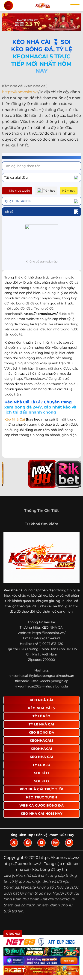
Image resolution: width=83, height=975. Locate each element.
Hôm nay (68, 190)
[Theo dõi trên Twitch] (69, 843)
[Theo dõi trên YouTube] (41, 843)
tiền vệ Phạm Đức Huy (55, 835)
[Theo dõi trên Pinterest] (28, 843)
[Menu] (8, 5)
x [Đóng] (13, 933)
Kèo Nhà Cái (14, 419)
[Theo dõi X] (14, 843)
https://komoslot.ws (20, 92)
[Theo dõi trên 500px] (55, 843)
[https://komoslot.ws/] (42, 5)
